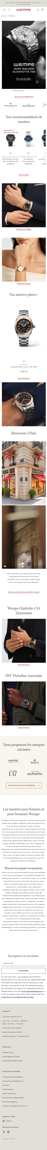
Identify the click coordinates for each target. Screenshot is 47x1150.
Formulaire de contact (11, 1028)
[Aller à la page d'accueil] (23, 10)
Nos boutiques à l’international (15, 1036)
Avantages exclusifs (11, 1057)
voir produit (24, 665)
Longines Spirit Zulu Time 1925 (23, 367)
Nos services (7, 1052)
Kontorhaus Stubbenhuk (12, 1081)
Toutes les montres (23, 97)
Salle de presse (9, 1093)
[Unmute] (5, 566)
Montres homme (23, 229)
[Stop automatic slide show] (37, 82)
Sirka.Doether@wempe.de (32, 991)
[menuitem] (4, 10)
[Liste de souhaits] (38, 10)
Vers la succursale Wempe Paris (23, 592)
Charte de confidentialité (13, 1098)
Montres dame (24, 283)
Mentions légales (9, 1102)
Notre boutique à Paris (12, 1032)
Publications (7, 1089)
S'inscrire (23, 971)
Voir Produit (24, 378)
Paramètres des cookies (12, 1061)
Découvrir (24, 175)
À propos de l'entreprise (12, 1077)
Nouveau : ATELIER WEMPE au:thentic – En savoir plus (23, 3)
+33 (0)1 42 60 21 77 (12, 1017)
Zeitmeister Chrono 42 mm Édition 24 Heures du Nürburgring (10, 160)
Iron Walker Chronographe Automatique (28, 160)
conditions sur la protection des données (17, 997)
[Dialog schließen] (45, 2)
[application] (24, 537)
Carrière (5, 1085)
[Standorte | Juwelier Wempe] (42, 10)
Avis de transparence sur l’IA (14, 1106)
